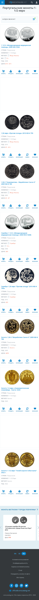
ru (24, 554)
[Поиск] (31, 2)
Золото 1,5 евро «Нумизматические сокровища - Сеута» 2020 (15, 389)
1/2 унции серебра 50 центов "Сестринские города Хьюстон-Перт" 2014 (18, 528)
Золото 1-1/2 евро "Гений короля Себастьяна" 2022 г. (19, 472)
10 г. (8, 246)
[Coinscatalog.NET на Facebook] (11, 586)
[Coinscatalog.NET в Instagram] (16, 586)
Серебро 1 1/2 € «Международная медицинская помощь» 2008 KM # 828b (16, 234)
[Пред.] (2, 527)
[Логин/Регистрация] (36, 2)
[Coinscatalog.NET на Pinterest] (21, 586)
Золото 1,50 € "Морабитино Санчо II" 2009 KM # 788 (19, 338)
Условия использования (20, 559)
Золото (12, 348)
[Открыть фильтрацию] (34, 19)
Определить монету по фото (20, 574)
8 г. (8, 58)
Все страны (20, 577)
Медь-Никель (14, 55)
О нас (20, 570)
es (19, 554)
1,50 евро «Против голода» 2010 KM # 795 (17, 133)
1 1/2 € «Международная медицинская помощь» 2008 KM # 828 (16, 46)
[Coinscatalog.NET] (17, 2)
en (15, 554)
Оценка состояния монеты (20, 567)
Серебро (12, 243)
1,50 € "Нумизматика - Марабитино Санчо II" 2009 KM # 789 (18, 183)
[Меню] (2, 2)
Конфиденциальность (20, 563)
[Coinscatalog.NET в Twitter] (26, 586)
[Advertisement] (19, 94)
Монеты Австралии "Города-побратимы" (18, 510)
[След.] (36, 527)
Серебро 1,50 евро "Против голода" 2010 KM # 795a (19, 287)
